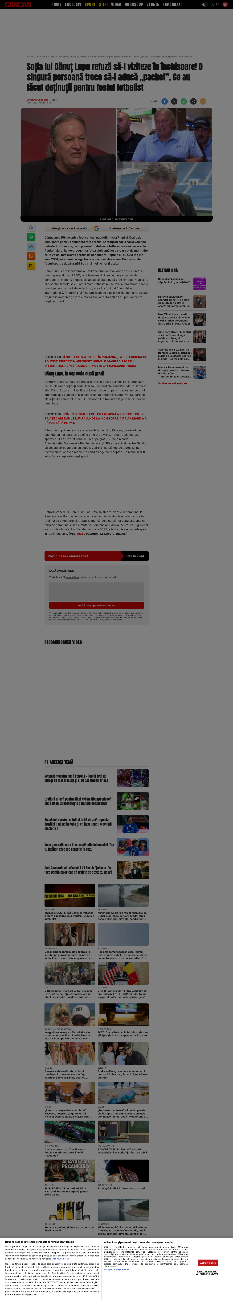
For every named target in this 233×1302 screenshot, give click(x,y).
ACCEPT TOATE (208, 1263)
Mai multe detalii (61, 1259)
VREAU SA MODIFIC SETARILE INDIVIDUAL (207, 1272)
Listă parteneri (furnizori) (116, 1269)
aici (26, 1282)
